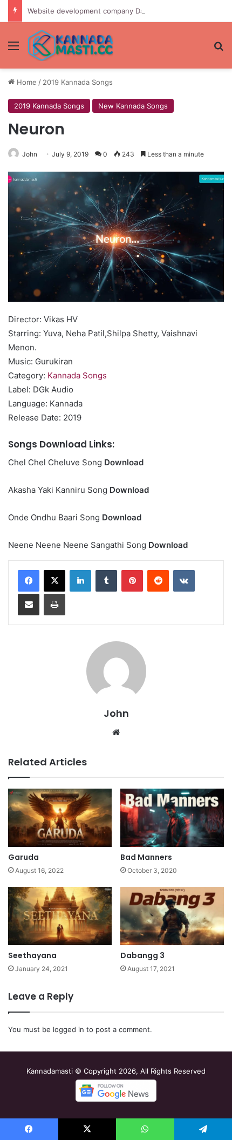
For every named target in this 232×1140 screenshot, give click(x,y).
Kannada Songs (77, 375)
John (29, 154)
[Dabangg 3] (172, 916)
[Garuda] (60, 818)
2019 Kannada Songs (78, 82)
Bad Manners (146, 857)
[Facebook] (28, 581)
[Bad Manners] (172, 818)
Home (26, 82)
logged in (68, 1029)
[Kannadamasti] (70, 45)
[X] (54, 581)
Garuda (23, 857)
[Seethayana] (60, 916)
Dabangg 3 (142, 955)
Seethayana (32, 955)
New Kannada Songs (133, 105)
